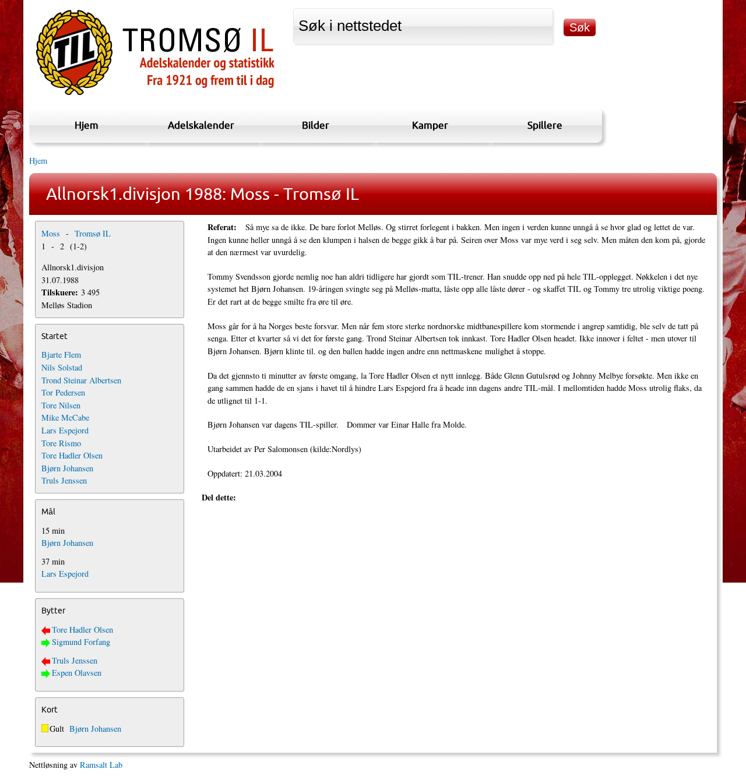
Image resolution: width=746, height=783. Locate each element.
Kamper (430, 124)
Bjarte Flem (61, 354)
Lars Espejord (65, 430)
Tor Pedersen (63, 392)
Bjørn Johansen (67, 468)
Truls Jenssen (64, 480)
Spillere (544, 124)
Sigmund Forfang (81, 641)
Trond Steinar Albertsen (81, 380)
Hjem (86, 124)
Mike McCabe (65, 417)
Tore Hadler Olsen (72, 455)
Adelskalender (201, 124)
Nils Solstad (61, 367)
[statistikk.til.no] (155, 95)
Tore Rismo (61, 443)
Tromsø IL (93, 233)
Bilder (315, 124)
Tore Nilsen (60, 405)
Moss (50, 233)
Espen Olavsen (76, 672)
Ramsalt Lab (101, 764)
